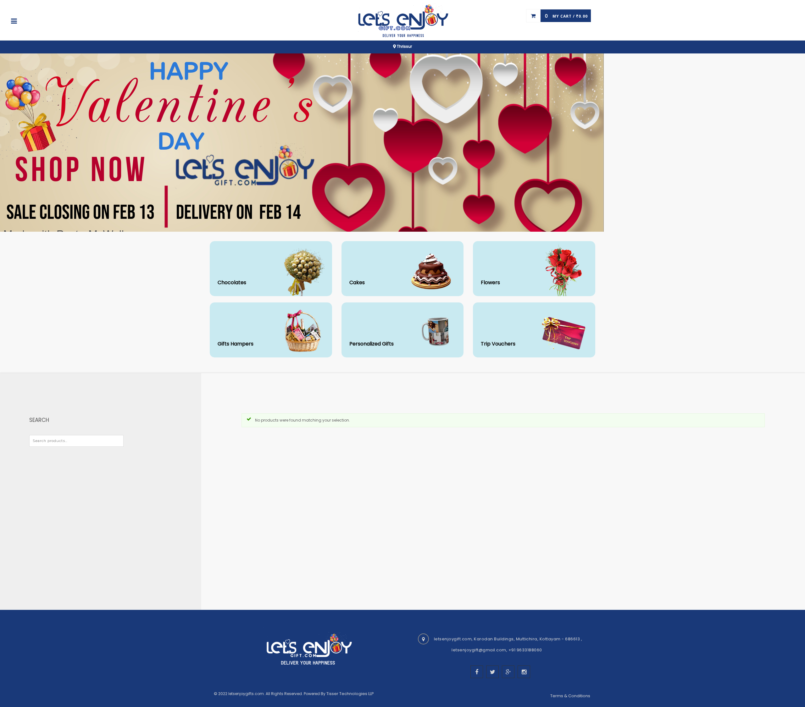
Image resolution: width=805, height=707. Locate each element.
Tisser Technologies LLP (350, 694)
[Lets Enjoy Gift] (402, 21)
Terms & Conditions (570, 696)
